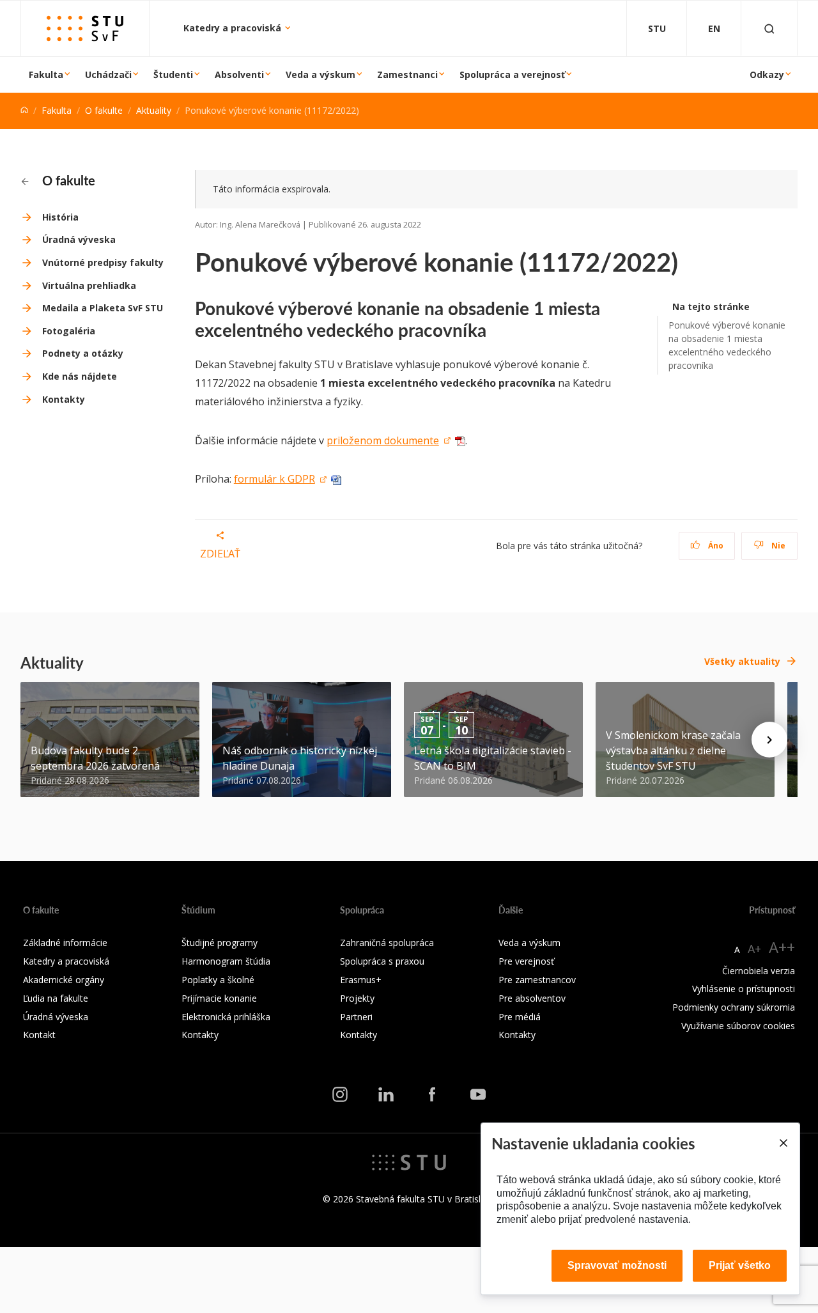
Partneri (356, 1017)
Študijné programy (219, 942)
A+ (754, 948)
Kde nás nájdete (79, 376)
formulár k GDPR (274, 479)
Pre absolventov (532, 998)
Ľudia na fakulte (55, 998)
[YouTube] (478, 1093)
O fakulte (104, 110)
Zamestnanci (407, 74)
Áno (714, 545)
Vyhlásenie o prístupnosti (743, 989)
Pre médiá (519, 1017)
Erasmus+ (361, 980)
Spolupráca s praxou (382, 961)
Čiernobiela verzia (758, 971)
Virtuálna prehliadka (89, 285)
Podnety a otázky (82, 353)
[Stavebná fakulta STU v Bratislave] (85, 28)
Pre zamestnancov (537, 980)
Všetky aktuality (742, 661)
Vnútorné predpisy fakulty (103, 262)
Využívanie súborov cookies (738, 1026)
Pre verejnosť (526, 961)
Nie (777, 545)
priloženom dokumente (383, 440)
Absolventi (239, 74)
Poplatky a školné (217, 980)
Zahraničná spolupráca (387, 942)
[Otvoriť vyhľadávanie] (769, 28)
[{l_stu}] (409, 1161)
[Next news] (769, 740)
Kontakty (63, 399)
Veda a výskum (320, 74)
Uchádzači (108, 74)
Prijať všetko (740, 1265)
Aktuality (153, 110)
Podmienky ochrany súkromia (733, 1007)
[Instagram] (340, 1093)
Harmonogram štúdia (225, 961)
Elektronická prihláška (225, 1017)
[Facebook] (432, 1093)
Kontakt (39, 1035)
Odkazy (767, 74)
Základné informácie (65, 942)
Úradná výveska (79, 239)
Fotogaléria (68, 331)
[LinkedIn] (386, 1093)
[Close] (782, 1143)
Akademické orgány (63, 980)
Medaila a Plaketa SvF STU (102, 308)
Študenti (173, 74)
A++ (782, 947)
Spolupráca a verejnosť (512, 74)
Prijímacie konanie (219, 998)
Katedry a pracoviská (233, 28)
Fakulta (46, 74)
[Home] (24, 110)
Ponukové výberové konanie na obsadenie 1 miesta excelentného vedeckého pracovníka (726, 345)
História (60, 217)
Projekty (357, 998)
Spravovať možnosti (617, 1265)
